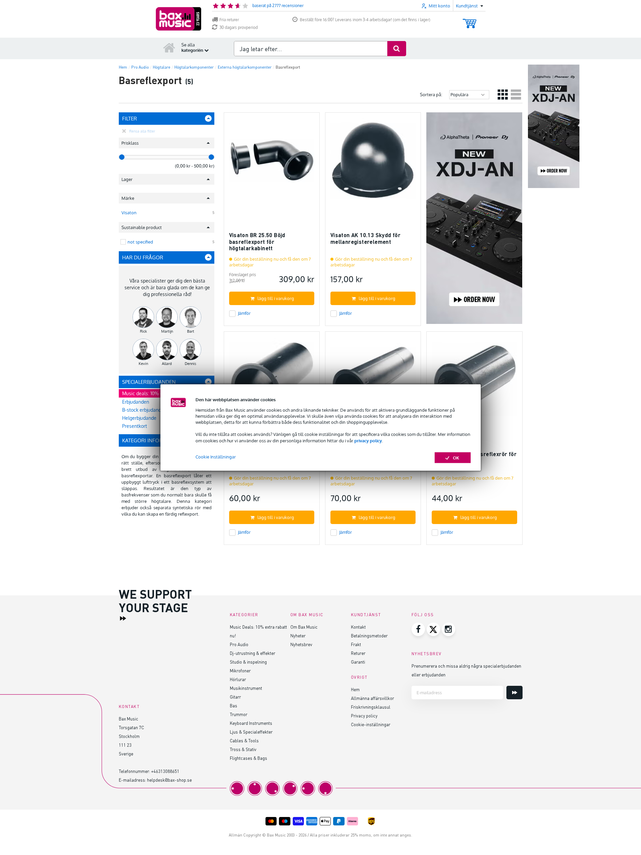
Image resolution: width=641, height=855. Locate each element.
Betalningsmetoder (369, 635)
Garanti (358, 662)
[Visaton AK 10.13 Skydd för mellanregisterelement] (373, 163)
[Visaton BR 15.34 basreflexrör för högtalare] (271, 382)
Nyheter (298, 635)
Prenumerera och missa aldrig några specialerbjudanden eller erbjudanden (466, 670)
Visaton (129, 212)
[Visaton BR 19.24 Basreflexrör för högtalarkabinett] (373, 382)
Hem (355, 689)
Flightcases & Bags (248, 758)
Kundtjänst (366, 614)
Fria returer (229, 19)
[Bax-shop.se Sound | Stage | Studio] (178, 19)
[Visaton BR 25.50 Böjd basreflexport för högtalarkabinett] (271, 163)
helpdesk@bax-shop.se (169, 780)
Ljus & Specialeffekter (251, 732)
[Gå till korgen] (469, 20)
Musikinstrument (246, 688)
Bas (233, 705)
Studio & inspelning (248, 662)
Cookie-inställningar (370, 724)
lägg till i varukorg (275, 298)
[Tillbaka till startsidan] (169, 47)
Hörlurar (238, 679)
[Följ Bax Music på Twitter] (433, 629)
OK (456, 457)
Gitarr (235, 697)
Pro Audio (239, 644)
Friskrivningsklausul (370, 707)
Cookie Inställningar (215, 456)
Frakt (356, 644)
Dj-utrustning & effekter (252, 653)
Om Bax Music (304, 627)
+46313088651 (165, 771)
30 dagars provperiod (238, 27)
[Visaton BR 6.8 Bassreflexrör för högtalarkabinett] (474, 382)
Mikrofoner (240, 670)
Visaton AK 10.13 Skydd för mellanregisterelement (365, 238)
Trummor (238, 714)
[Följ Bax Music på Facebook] (418, 629)
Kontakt (358, 627)
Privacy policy (364, 715)
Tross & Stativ (243, 749)
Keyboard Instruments (251, 723)
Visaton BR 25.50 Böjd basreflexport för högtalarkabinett (257, 241)
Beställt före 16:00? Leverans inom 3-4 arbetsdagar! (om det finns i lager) (365, 19)
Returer (358, 653)
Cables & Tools (244, 740)
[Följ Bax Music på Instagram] (448, 629)
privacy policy (368, 440)
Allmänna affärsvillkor (372, 698)
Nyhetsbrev (301, 644)
